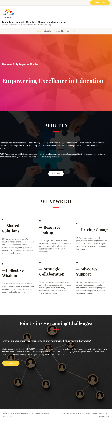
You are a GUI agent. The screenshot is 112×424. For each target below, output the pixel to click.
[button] (100, 2)
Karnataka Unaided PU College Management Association (34, 22)
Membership (59, 31)
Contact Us (71, 31)
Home (39, 31)
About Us (47, 31)
